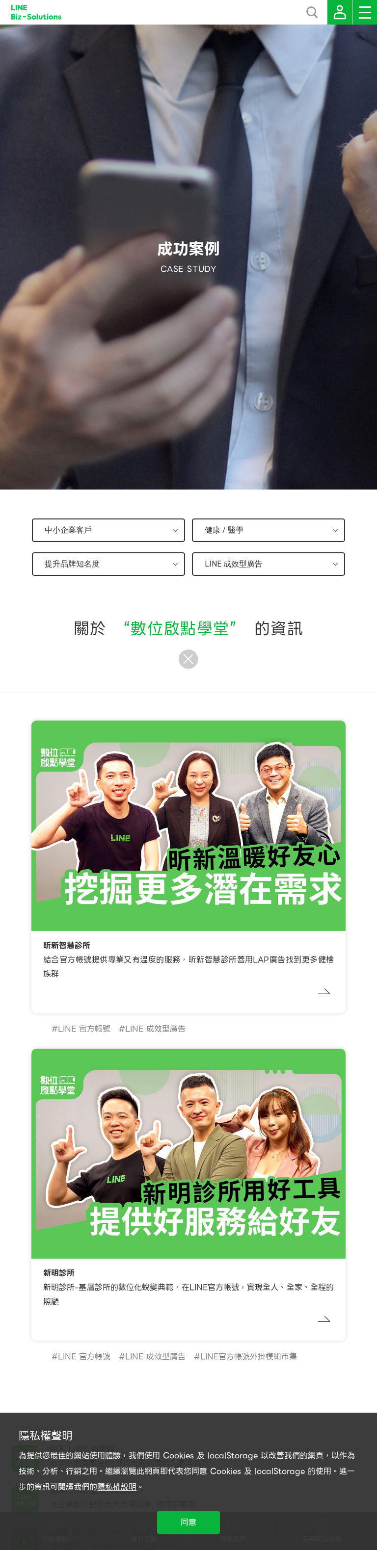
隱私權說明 (116, 1487)
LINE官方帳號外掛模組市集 (248, 1356)
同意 (188, 1522)
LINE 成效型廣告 (155, 1029)
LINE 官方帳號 (84, 1029)
